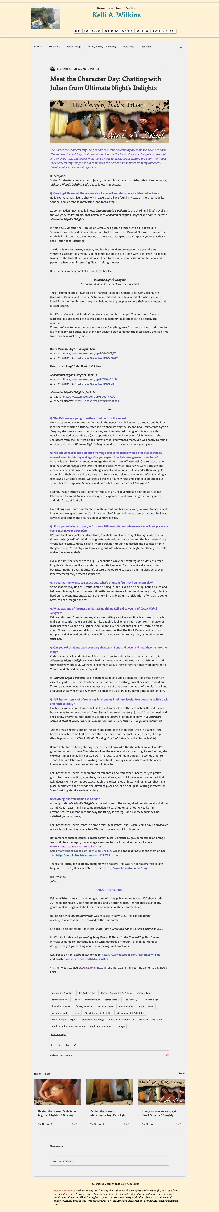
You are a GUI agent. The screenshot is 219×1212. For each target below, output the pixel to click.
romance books (144, 993)
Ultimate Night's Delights (64, 1019)
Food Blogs (145, 46)
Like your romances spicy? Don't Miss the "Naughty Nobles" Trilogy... (159, 1113)
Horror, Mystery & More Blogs (102, 46)
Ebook (77, 999)
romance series (125, 1006)
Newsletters (54, 46)
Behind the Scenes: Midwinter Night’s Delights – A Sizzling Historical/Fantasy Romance (57, 1113)
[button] (180, 46)
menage (121, 1026)
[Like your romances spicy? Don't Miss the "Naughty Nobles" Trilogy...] (161, 1092)
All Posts (38, 46)
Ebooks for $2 (131, 999)
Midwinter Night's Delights (98, 1013)
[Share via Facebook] (51, 1045)
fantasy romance (84, 1006)
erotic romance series (100, 1026)
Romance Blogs (74, 46)
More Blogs (128, 46)
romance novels (105, 1006)
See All (182, 1073)
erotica (76, 1013)
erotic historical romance (121, 1019)
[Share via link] (75, 1045)
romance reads (112, 999)
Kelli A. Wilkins (116, 14)
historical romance (61, 1006)
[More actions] (167, 69)
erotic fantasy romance (150, 1019)
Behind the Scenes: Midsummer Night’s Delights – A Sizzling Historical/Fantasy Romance (109, 1113)
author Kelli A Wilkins (62, 993)
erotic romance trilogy (93, 1019)
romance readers (60, 999)
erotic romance (146, 1006)
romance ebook (59, 1013)
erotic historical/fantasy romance (68, 1026)
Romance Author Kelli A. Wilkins (116, 993)
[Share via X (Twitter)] (59, 1045)
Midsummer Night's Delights (130, 1013)
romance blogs (151, 999)
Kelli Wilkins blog (87, 993)
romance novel (92, 999)
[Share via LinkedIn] (67, 1045)
